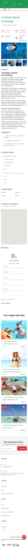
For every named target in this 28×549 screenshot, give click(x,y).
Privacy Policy (5, 508)
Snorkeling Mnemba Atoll (10, 344)
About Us (3, 486)
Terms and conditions (7, 512)
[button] (24, 55)
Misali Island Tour (7, 428)
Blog (2, 490)
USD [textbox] (3, 529)
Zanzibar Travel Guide (7, 493)
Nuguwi (3, 112)
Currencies (4, 527)
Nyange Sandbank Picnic (10, 400)
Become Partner (5, 515)
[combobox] (9, 529)
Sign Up (19, 4)
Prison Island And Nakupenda (11, 372)
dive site (19, 90)
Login (14, 4)
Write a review (5, 303)
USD (13, 5)
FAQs (2, 505)
